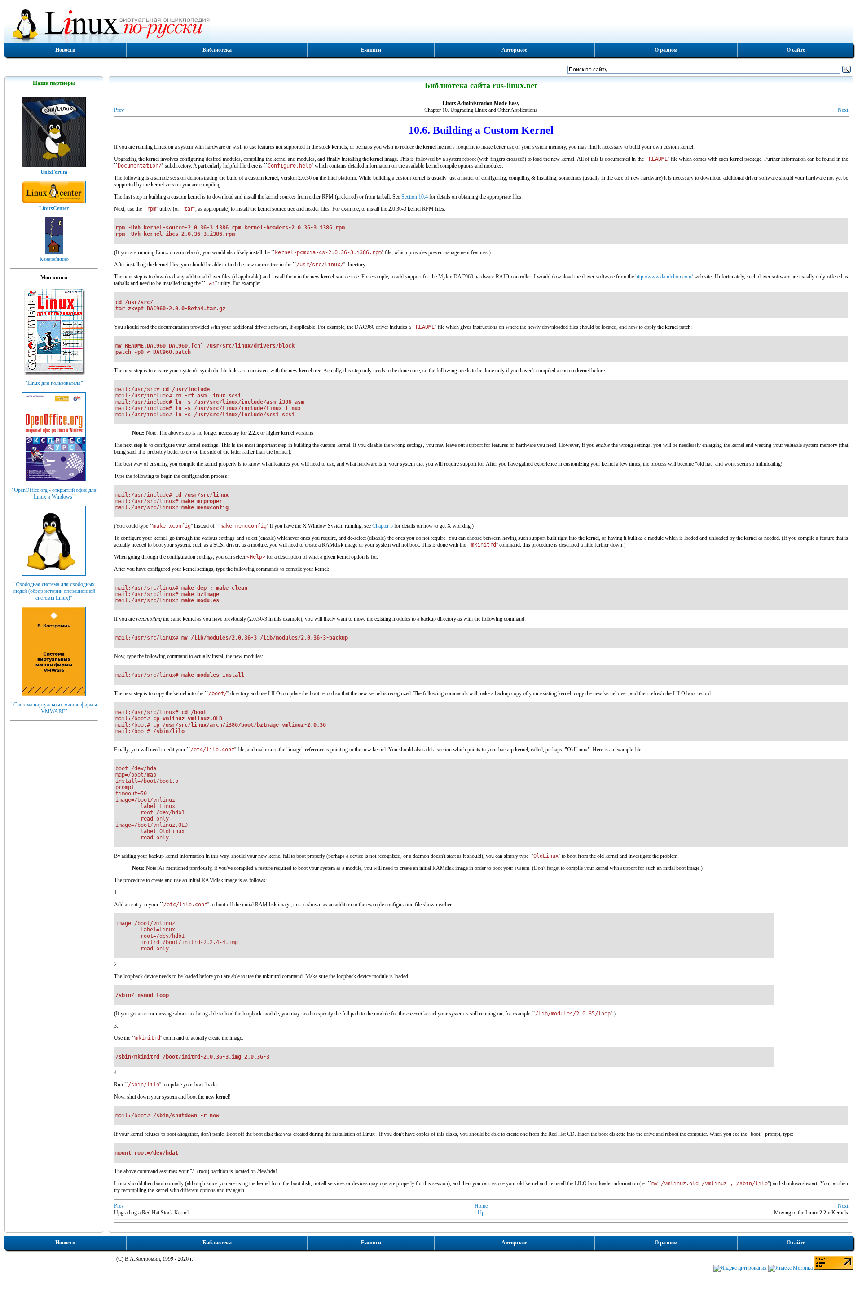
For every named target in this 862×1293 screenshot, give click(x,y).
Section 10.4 (414, 197)
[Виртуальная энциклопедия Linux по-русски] (428, 24)
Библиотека (217, 50)
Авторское (514, 50)
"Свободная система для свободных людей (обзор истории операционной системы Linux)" (54, 591)
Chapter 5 (382, 526)
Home (481, 1206)
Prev (119, 110)
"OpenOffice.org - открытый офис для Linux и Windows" (54, 493)
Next (843, 110)
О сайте (796, 50)
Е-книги (371, 50)
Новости (65, 50)
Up (481, 1212)
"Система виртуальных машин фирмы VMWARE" (54, 708)
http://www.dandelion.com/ (664, 277)
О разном (666, 50)
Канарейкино (54, 259)
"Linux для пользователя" (54, 383)
